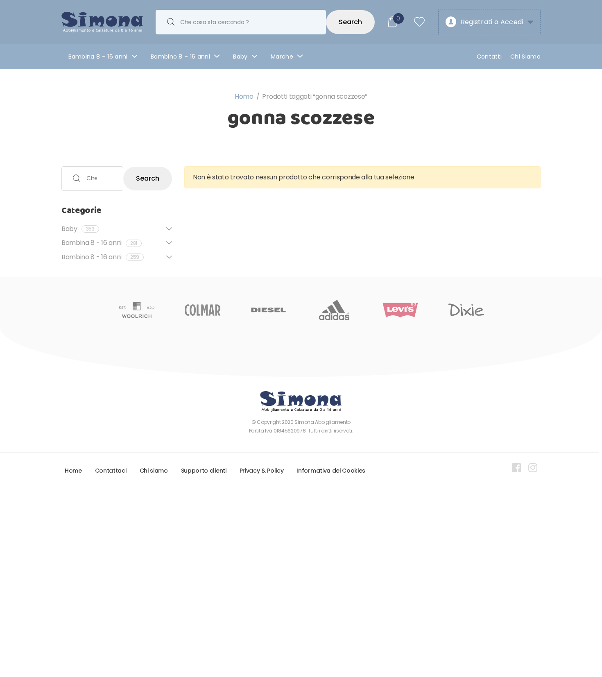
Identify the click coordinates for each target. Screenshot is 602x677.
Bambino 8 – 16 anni (180, 56)
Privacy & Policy (262, 470)
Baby (240, 56)
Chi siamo (154, 470)
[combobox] (241, 22)
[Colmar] (202, 310)
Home (244, 96)
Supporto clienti (203, 470)
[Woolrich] (136, 310)
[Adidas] (334, 310)
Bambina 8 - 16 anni (99, 242)
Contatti (489, 56)
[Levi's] (400, 310)
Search (350, 22)
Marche (282, 56)
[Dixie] (466, 310)
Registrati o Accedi (492, 22)
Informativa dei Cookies (330, 470)
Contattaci (111, 470)
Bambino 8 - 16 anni (100, 257)
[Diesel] (268, 310)
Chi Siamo (525, 56)
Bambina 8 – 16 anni (98, 56)
